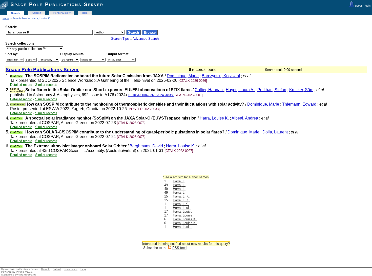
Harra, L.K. (181, 204)
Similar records (46, 85)
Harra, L (178, 181)
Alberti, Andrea (245, 118)
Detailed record (21, 85)
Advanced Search (146, 39)
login (367, 5)
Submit (36, 12)
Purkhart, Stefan (271, 90)
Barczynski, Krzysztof (221, 76)
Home (6, 18)
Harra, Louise (182, 211)
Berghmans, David (147, 146)
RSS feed (179, 248)
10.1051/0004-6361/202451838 (151, 95)
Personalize (60, 12)
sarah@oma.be (27, 274)
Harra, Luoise (182, 227)
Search (15, 13)
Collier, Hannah (209, 90)
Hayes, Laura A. (240, 90)
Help (85, 12)
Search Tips (120, 39)
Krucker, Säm (301, 90)
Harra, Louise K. (215, 118)
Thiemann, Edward (299, 104)
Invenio (20, 271)
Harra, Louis (182, 208)
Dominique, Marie (183, 76)
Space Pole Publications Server (57, 4)
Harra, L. (179, 185)
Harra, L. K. (181, 196)
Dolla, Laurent (275, 132)
